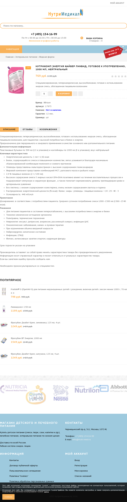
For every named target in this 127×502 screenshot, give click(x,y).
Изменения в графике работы (44, 41)
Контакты (14, 460)
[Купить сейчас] (80, 93)
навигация (12, 49)
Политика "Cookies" (18, 476)
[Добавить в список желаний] (75, 93)
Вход (77, 460)
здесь (46, 492)
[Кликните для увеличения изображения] (16, 81)
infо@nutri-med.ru (81, 439)
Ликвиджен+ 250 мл (21, 307)
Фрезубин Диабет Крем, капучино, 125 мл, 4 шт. (35, 354)
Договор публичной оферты (23, 465)
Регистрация (81, 465)
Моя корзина (81, 470)
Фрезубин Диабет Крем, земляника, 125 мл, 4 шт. (36, 322)
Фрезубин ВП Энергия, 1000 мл (26, 338)
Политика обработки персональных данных (31, 481)
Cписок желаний (83, 476)
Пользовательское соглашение (25, 470)
